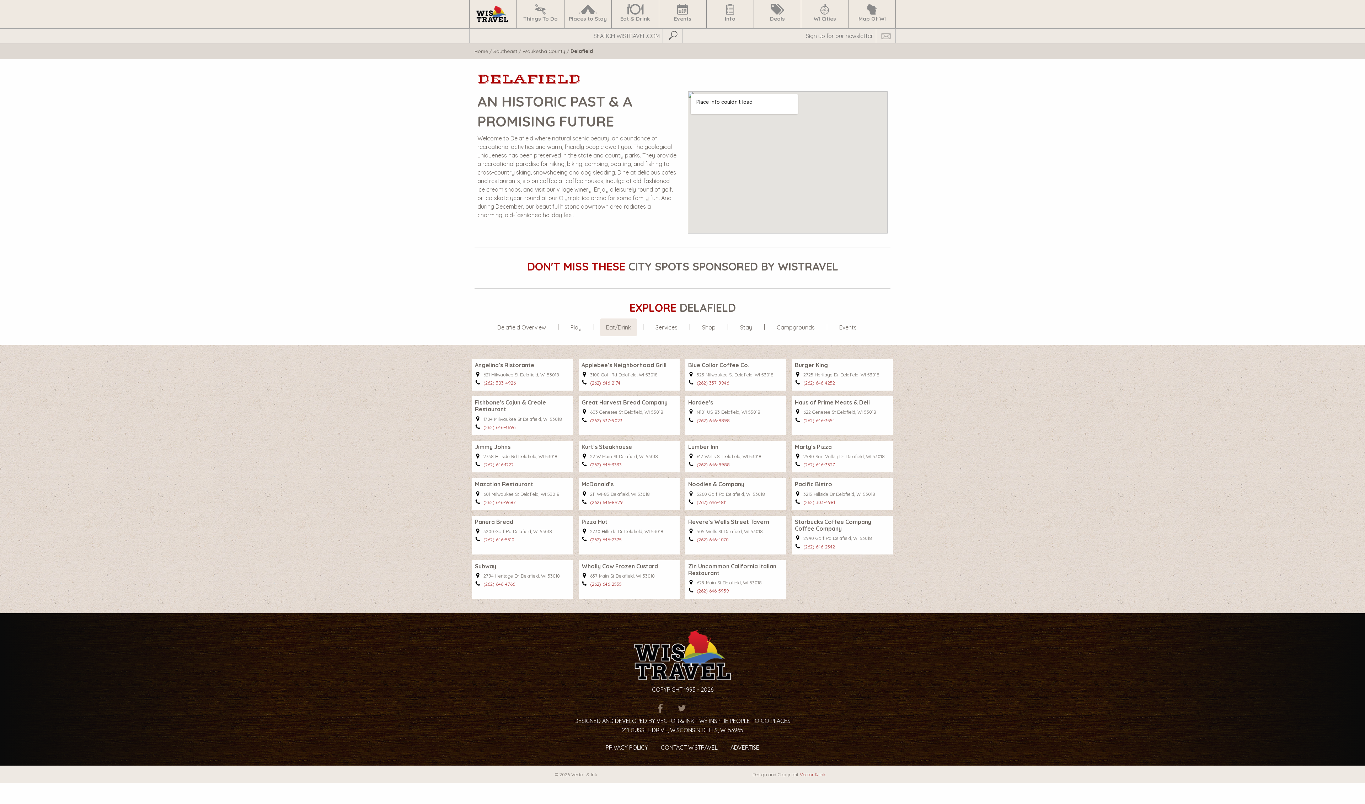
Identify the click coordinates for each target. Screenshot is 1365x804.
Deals (777, 18)
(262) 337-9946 (713, 383)
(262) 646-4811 (712, 502)
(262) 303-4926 (499, 383)
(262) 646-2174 (605, 383)
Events (682, 18)
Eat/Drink (618, 327)
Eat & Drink (635, 18)
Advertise (744, 747)
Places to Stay (588, 18)
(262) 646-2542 (819, 547)
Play (576, 327)
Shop (709, 327)
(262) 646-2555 (606, 584)
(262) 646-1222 (498, 464)
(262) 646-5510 (498, 539)
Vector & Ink (813, 774)
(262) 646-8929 (606, 502)
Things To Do (540, 18)
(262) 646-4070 (713, 539)
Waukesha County (544, 51)
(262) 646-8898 (713, 420)
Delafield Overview (521, 327)
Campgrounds (796, 327)
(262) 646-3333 (606, 464)
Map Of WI (872, 18)
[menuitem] (492, 14)
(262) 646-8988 (713, 464)
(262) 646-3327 (819, 464)
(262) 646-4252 (819, 383)
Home (481, 51)
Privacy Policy (627, 747)
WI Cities (825, 18)
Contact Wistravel (689, 747)
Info (730, 18)
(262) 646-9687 (499, 502)
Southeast (505, 51)
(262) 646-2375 (606, 539)
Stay (746, 327)
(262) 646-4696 (499, 427)
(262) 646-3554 (819, 420)
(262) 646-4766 (499, 584)
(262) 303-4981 (819, 502)
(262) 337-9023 (606, 420)
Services (666, 327)
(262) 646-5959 (713, 591)
